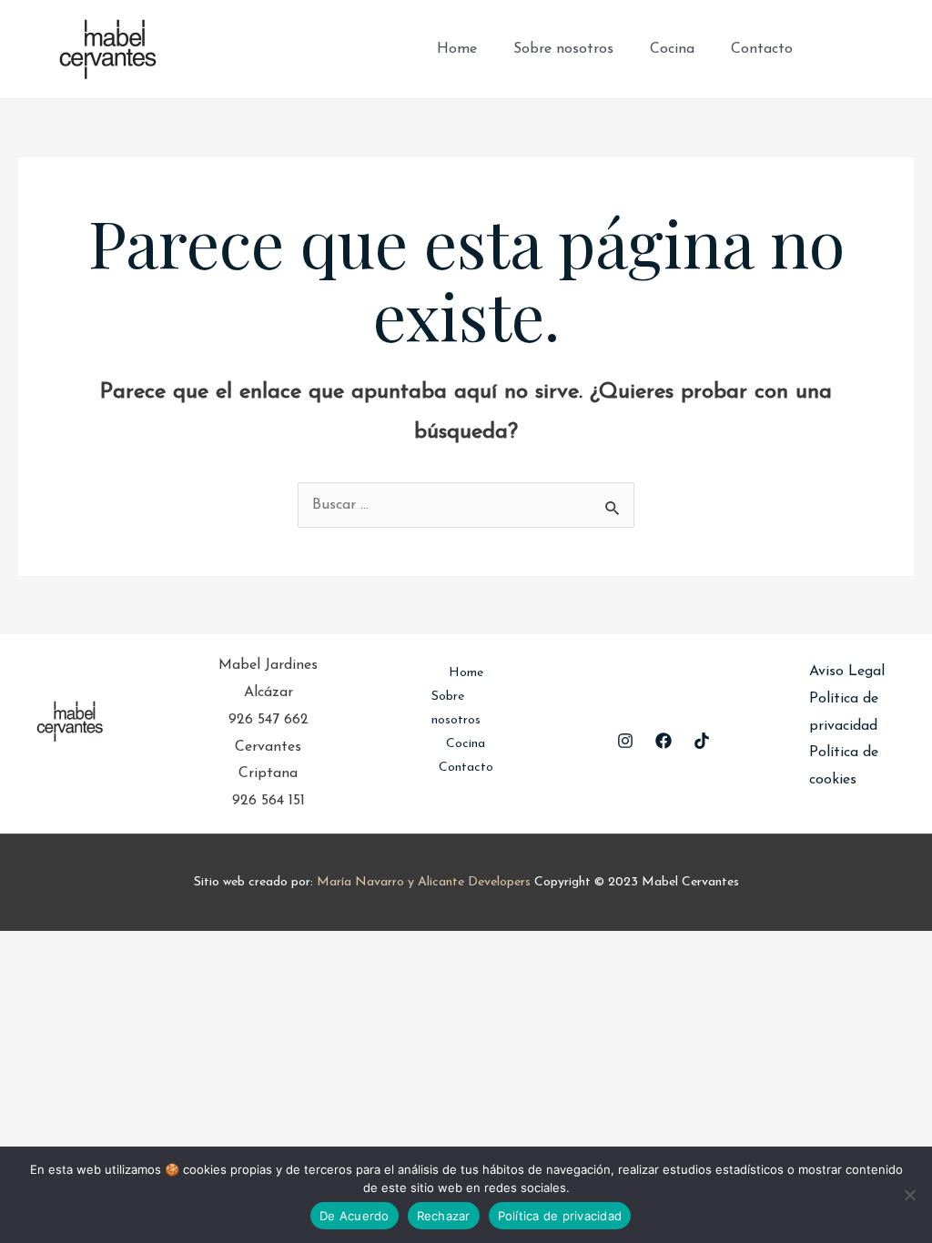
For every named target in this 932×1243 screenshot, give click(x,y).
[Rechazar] (909, 1195)
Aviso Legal (847, 671)
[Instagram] (864, 49)
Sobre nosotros (563, 49)
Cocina (672, 49)
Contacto (762, 49)
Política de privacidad (560, 1215)
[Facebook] (837, 49)
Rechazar (444, 1215)
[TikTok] (892, 49)
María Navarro (360, 882)
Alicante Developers (474, 882)
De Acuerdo (354, 1215)
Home (457, 49)
